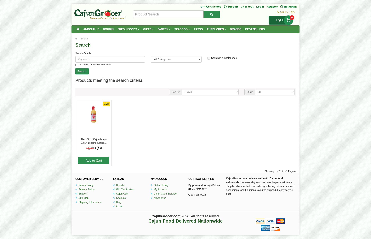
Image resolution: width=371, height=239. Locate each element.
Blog (118, 202)
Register (272, 6)
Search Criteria (83, 53)
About (119, 206)
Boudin (108, 29)
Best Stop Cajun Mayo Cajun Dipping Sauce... (94, 141)
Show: (250, 92)
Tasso (198, 29)
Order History (161, 185)
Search (84, 39)
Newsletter (159, 197)
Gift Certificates (211, 6)
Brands (235, 29)
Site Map (83, 197)
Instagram (290, 6)
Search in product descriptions (95, 64)
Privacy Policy (86, 189)
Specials (120, 197)
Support (82, 193)
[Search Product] (211, 14)
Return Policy (86, 185)
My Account (160, 189)
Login (260, 6)
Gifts (147, 29)
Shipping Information (89, 202)
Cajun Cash (122, 193)
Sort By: (176, 92)
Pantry (163, 29)
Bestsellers (255, 29)
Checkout (247, 6)
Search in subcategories (224, 58)
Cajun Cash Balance (165, 193)
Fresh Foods (127, 29)
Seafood (181, 29)
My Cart (288, 20)
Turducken (216, 29)
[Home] (77, 29)
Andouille (91, 29)
